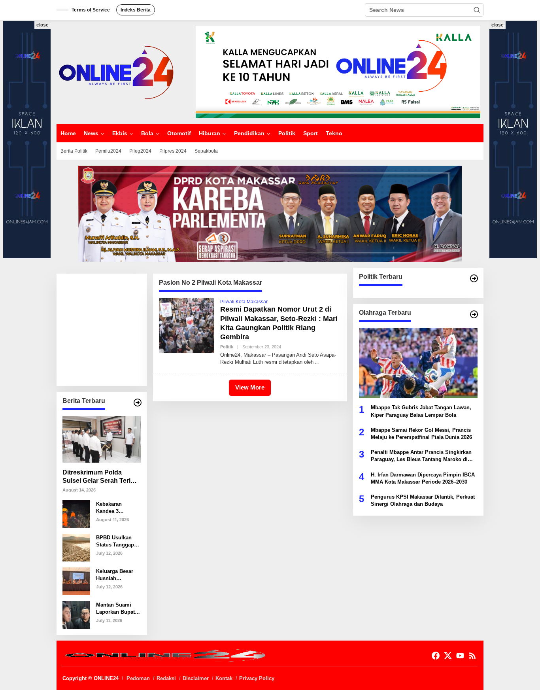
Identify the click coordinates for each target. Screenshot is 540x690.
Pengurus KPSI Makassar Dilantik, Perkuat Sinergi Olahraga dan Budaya (423, 500)
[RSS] (472, 655)
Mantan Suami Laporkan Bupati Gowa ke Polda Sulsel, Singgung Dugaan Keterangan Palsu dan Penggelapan (117, 608)
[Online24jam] (116, 71)
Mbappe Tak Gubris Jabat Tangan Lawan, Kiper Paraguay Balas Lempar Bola (421, 411)
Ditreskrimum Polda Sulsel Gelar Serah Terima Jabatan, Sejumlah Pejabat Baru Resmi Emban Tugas (101, 477)
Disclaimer (196, 678)
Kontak (223, 678)
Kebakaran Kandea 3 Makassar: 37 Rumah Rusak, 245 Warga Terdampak (114, 507)
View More (249, 387)
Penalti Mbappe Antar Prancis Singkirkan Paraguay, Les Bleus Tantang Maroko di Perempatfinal (421, 456)
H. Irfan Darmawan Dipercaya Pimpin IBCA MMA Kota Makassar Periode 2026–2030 (423, 477)
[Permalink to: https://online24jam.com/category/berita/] (137, 402)
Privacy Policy (256, 678)
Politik (226, 346)
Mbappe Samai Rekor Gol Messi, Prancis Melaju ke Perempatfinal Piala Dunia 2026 (421, 433)
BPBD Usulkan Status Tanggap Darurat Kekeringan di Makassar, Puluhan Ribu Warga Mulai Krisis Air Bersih (116, 541)
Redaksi (166, 678)
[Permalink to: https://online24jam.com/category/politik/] (474, 278)
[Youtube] (460, 655)
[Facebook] (435, 655)
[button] (476, 10)
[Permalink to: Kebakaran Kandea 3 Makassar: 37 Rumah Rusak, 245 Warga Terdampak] (76, 513)
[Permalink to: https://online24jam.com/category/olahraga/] (474, 314)
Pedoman (138, 678)
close (42, 25)
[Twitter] (448, 655)
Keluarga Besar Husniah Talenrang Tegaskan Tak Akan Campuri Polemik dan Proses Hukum (114, 575)
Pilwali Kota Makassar (244, 301)
